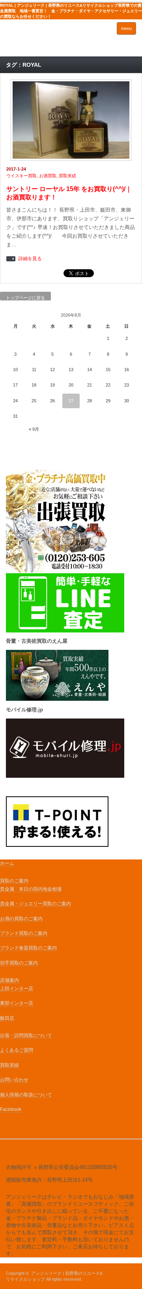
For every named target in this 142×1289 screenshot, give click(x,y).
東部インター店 (16, 1003)
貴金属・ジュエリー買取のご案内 (35, 903)
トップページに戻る (25, 297)
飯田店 (7, 1018)
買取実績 (67, 175)
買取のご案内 (14, 881)
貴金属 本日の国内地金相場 (31, 889)
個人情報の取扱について (26, 1095)
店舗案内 (9, 980)
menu (126, 28)
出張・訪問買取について (26, 1035)
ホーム (7, 863)
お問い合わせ (14, 1080)
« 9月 (34, 429)
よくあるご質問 (16, 1050)
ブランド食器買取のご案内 (28, 948)
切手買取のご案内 (19, 963)
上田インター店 (16, 988)
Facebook (10, 1109)
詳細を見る (30, 258)
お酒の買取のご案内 (21, 918)
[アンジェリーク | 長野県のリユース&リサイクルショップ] (34, 40)
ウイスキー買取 (21, 175)
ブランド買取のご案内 (23, 933)
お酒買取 (47, 175)
